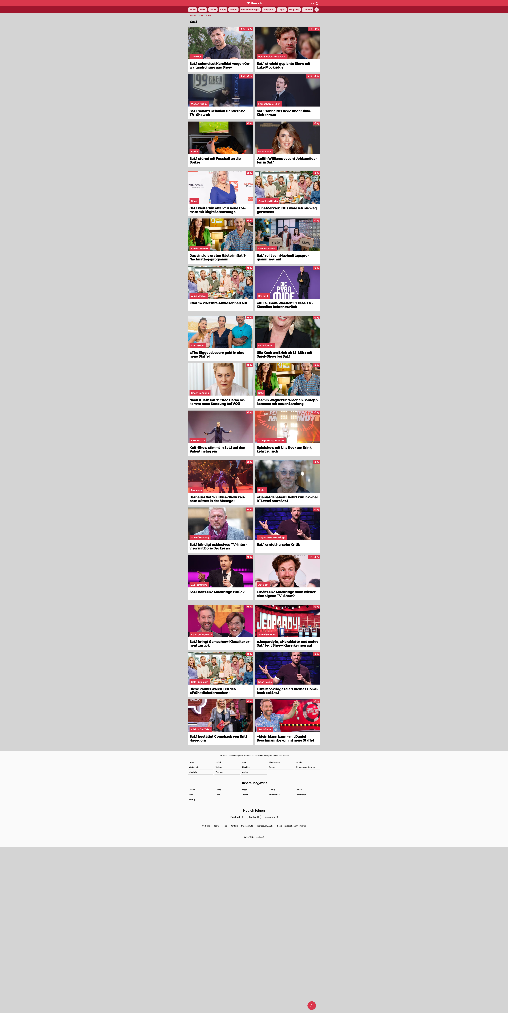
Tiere (218, 794)
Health (192, 790)
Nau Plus (246, 767)
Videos (219, 767)
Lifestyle (193, 772)
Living (218, 790)
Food (191, 794)
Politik (218, 762)
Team (216, 826)
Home (193, 15)
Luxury (272, 790)
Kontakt (234, 826)
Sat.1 (210, 15)
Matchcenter (274, 762)
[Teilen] (311, 1005)
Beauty (192, 799)
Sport (244, 762)
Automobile (274, 794)
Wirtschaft (194, 767)
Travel (245, 794)
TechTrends (301, 794)
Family (299, 790)
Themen (219, 772)
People (299, 762)
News (202, 15)
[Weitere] (316, 9)
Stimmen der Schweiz (305, 767)
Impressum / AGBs (265, 826)
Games (272, 767)
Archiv (245, 772)
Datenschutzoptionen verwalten (291, 826)
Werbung (206, 826)
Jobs (224, 826)
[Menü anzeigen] (318, 3)
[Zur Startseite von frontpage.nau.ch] (254, 3)
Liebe (244, 790)
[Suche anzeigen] (312, 3)
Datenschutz (247, 826)
